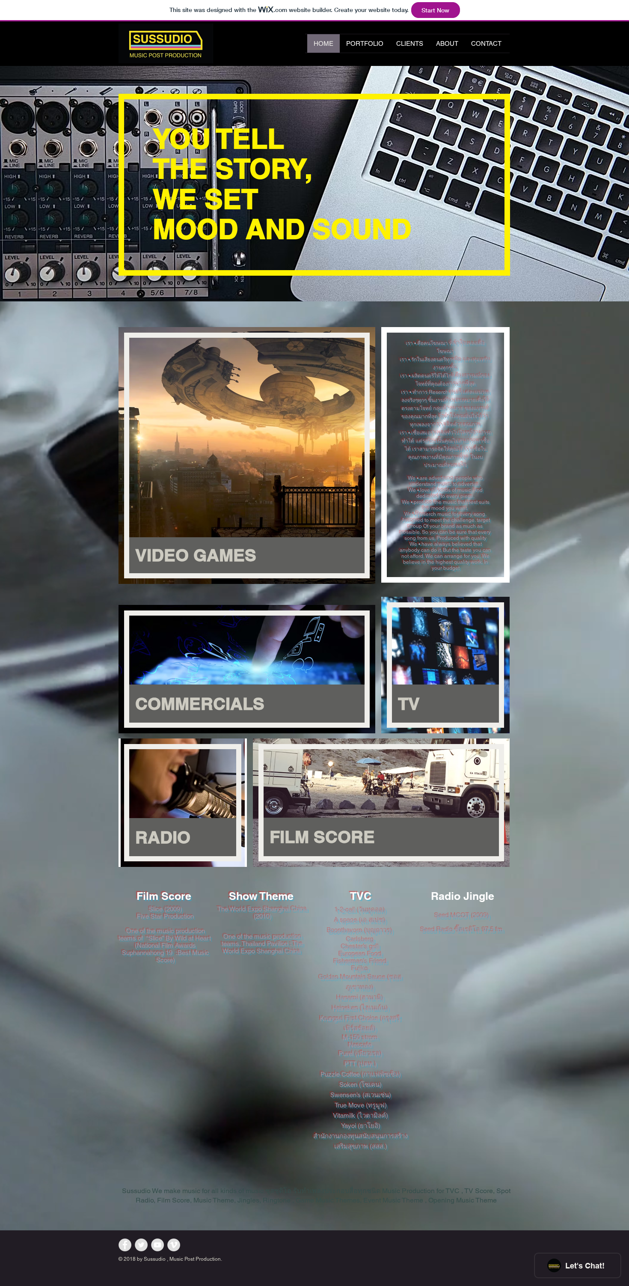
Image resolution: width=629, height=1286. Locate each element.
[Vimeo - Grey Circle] (173, 1244)
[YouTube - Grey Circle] (157, 1244)
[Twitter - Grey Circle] (141, 1244)
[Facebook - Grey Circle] (125, 1244)
